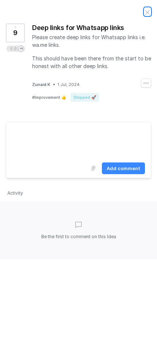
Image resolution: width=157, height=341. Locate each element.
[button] (15, 48)
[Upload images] (93, 168)
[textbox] (78, 140)
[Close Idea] (147, 11)
